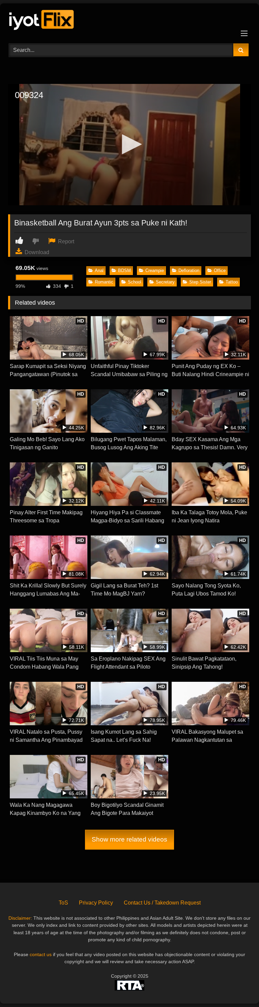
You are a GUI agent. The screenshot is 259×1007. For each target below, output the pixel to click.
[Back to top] (238, 987)
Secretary (165, 281)
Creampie (154, 270)
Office (220, 270)
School (134, 281)
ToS (63, 903)
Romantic (104, 281)
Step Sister (200, 281)
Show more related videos (129, 839)
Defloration (188, 270)
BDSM (124, 270)
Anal (99, 270)
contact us (41, 954)
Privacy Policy (96, 903)
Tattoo (232, 281)
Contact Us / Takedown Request (162, 903)
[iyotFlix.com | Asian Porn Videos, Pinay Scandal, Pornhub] (129, 21)
